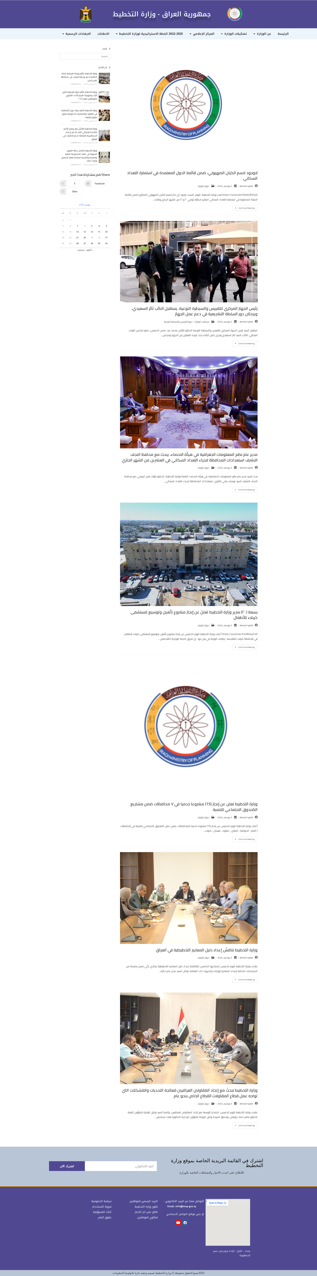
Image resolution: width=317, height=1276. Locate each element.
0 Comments (76, 84)
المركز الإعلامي (203, 34)
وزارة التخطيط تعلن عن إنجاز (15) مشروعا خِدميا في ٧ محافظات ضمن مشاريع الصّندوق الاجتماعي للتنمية (194, 806)
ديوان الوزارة (203, 186)
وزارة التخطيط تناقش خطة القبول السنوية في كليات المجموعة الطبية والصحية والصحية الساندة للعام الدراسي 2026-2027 (79, 156)
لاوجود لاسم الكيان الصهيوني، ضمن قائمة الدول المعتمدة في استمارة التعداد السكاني (192, 175)
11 (99, 231)
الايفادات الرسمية (78, 34)
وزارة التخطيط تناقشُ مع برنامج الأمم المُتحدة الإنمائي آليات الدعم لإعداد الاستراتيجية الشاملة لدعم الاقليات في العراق (80, 134)
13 (85, 231)
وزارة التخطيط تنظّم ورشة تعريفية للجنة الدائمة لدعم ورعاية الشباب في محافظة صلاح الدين (79, 76)
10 (106, 231)
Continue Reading (243, 207)
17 (106, 237)
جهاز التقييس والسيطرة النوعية (178, 322)
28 (77, 243)
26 (92, 243)
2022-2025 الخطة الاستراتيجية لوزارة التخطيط (151, 34)
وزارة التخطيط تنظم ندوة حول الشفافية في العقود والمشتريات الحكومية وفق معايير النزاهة (79, 113)
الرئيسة (283, 34)
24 (106, 243)
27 (85, 243)
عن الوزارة (264, 34)
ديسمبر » (81, 250)
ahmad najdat (246, 186)
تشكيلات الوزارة (235, 34)
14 (77, 231)
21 (77, 237)
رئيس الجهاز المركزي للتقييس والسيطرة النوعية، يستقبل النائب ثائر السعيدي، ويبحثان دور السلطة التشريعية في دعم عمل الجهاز (195, 311)
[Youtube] (178, 1223)
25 (99, 243)
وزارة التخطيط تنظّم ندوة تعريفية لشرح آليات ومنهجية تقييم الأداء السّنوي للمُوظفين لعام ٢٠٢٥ (79, 95)
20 (85, 237)
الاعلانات (103, 34)
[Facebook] (185, 1223)
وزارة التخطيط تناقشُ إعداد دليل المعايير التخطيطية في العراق (207, 950)
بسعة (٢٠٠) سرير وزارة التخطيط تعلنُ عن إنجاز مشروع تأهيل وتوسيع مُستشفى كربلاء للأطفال (194, 614)
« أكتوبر (89, 250)
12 (92, 231)
